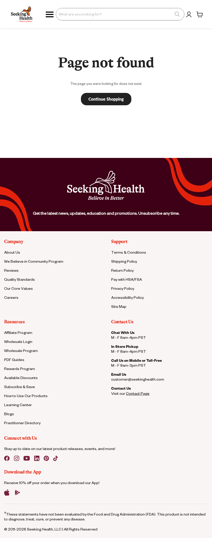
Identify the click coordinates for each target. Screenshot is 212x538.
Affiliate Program (18, 332)
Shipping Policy (124, 261)
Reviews (11, 270)
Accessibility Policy (127, 297)
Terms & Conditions (128, 252)
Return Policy (122, 270)
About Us (12, 252)
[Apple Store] (7, 492)
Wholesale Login (18, 341)
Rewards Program (19, 368)
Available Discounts (21, 377)
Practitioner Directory (22, 422)
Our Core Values (18, 288)
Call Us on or (136, 360)
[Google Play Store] (17, 492)
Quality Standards (19, 279)
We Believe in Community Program (33, 261)
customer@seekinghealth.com (137, 379)
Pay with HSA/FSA (126, 279)
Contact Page (137, 393)
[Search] (177, 14)
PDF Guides (14, 359)
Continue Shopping (106, 99)
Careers (11, 297)
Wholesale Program (21, 350)
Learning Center (18, 404)
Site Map (118, 306)
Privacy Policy (122, 288)
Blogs (9, 413)
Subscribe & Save (19, 386)
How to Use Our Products (26, 395)
